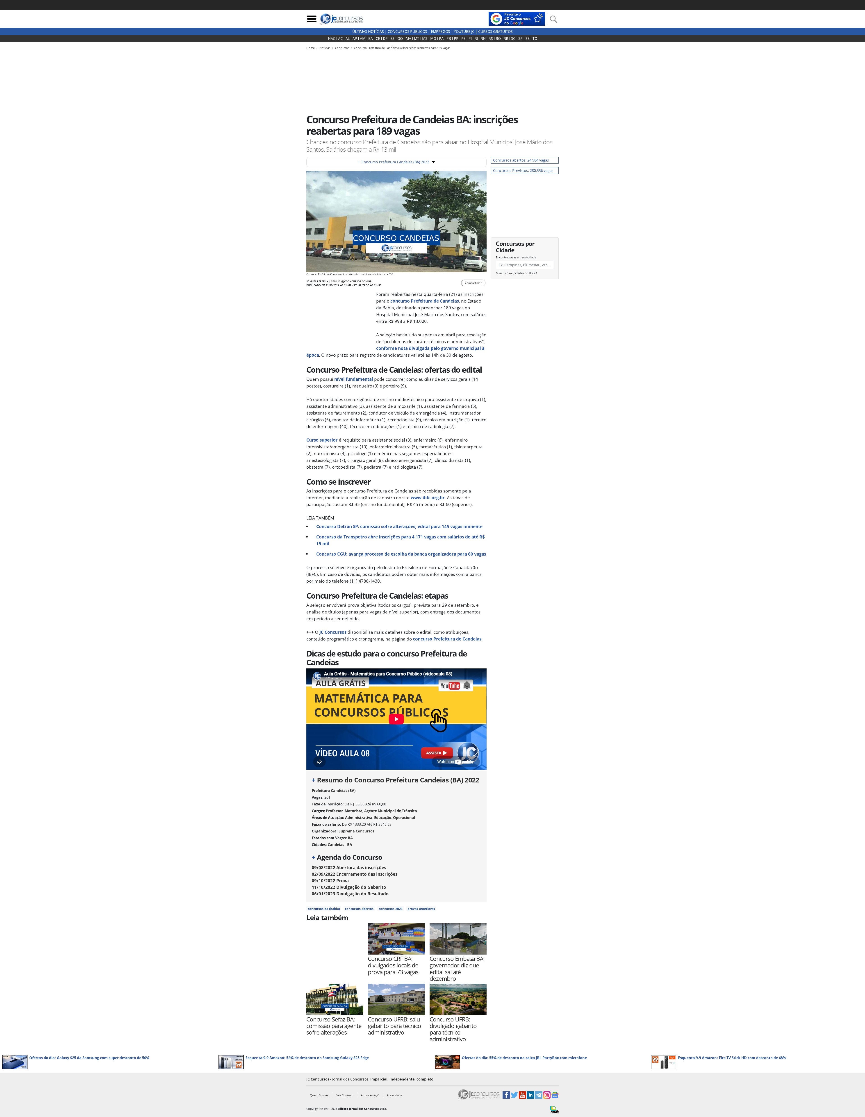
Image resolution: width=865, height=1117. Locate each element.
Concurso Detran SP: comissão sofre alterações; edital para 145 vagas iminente (399, 526)
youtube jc (464, 31)
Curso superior (322, 440)
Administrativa (358, 817)
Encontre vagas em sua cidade (516, 257)
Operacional (404, 817)
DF (385, 38)
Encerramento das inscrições (354, 874)
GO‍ (400, 38)
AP (355, 38)
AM (362, 38)
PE (463, 38)
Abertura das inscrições (349, 867)
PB (448, 38)
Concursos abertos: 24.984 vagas (521, 160)
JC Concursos (332, 632)
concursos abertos (359, 909)
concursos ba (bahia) (324, 909)
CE (378, 38)
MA (408, 38)
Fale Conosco (344, 1095)
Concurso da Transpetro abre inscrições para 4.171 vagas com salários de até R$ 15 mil (400, 540)
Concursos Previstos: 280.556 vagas (523, 170)
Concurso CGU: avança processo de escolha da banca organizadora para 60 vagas (401, 554)
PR (456, 38)
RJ (476, 38)
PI (470, 38)
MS (424, 38)
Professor (334, 810)
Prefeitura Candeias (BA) (333, 790)
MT (416, 38)
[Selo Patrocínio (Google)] (517, 18)
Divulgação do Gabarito (349, 887)
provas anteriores (421, 909)
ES (392, 38)
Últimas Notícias (368, 31)
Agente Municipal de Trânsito (390, 810)
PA (441, 38)
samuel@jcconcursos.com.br (351, 281)
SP (520, 38)
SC (513, 38)
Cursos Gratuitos (495, 31)
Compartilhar (473, 283)
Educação (382, 817)
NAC (331, 38)
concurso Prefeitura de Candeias (447, 639)
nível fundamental (353, 379)
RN (483, 38)
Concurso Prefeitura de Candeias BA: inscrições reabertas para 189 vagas (402, 48)
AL (348, 38)
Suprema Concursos (356, 831)
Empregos (440, 31)
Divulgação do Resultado (350, 894)
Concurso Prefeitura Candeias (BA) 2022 (393, 162)
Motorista (353, 810)
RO (498, 38)
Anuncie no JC (370, 1095)
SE (528, 38)
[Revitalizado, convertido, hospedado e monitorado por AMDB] (554, 1109)
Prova (330, 881)
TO (535, 38)
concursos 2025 (391, 909)
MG (433, 38)
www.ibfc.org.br (428, 498)
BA (370, 38)
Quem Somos (319, 1095)
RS (491, 38)
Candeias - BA (340, 844)
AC (340, 38)
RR (506, 38)
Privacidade (394, 1095)
